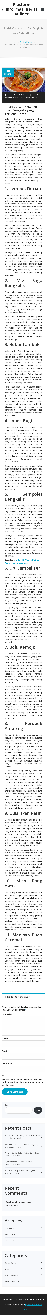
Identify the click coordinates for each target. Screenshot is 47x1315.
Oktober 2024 (11, 1240)
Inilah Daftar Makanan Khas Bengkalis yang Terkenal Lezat (23, 97)
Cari (6, 1105)
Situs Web (7, 1063)
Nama (5, 1038)
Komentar (8, 1014)
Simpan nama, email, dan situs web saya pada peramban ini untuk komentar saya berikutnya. (22, 1082)
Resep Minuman (12, 1281)
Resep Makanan (12, 1275)
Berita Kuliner (26, 42)
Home (14, 42)
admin (8, 95)
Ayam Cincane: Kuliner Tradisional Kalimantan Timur (19, 1163)
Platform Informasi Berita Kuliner (22, 9)
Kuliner (8, 1269)
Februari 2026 (11, 1228)
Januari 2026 (10, 1234)
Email (5, 1051)
